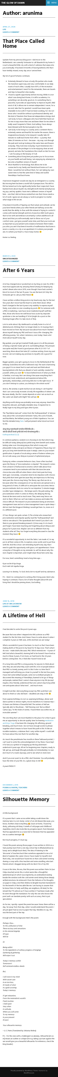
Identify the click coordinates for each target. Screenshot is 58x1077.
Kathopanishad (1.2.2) (11, 434)
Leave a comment (11, 32)
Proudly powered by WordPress (21, 1071)
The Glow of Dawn (13, 3)
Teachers (22, 787)
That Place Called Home (24, 44)
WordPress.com (29, 1073)
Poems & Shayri (10, 787)
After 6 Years (18, 270)
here (22, 421)
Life (4, 29)
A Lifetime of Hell (24, 616)
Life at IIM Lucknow (12, 603)
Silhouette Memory (26, 799)
